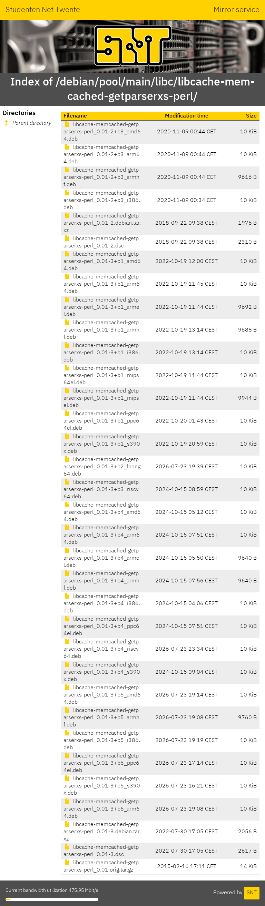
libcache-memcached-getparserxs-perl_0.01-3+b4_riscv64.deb (101, 649)
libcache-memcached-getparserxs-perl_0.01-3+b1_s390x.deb (101, 444)
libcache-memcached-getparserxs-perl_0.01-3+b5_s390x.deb (101, 786)
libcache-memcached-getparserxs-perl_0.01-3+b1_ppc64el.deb (101, 421)
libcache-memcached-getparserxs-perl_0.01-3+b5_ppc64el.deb (101, 763)
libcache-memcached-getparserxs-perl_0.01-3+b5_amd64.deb (102, 695)
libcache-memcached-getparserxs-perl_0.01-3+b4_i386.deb (101, 604)
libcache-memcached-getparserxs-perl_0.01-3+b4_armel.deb (101, 558)
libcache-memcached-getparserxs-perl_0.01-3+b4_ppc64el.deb (101, 627)
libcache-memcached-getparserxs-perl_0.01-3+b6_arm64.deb (101, 809)
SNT (252, 893)
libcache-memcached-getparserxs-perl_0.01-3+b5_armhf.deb (101, 718)
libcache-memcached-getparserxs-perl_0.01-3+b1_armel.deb (101, 307)
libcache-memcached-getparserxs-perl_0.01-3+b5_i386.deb (101, 741)
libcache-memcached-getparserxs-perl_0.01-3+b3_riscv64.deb (101, 490)
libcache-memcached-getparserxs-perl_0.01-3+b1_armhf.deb (101, 330)
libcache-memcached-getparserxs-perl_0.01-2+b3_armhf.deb (101, 177)
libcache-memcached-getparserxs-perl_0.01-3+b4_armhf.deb (101, 581)
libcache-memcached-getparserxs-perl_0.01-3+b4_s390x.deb (101, 672)
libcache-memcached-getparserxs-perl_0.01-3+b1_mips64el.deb (101, 376)
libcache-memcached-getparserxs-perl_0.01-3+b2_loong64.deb (101, 467)
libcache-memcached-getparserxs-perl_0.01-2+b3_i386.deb (101, 201)
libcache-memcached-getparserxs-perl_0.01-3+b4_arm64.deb (101, 535)
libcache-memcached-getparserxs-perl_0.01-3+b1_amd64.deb (102, 262)
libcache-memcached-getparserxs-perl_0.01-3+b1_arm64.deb (101, 284)
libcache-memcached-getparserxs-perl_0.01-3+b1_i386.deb (101, 353)
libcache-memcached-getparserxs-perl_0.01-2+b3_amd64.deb (102, 132)
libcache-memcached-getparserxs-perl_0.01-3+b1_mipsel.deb (101, 398)
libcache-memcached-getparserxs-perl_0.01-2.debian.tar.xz (102, 223)
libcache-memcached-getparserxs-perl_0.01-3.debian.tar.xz (102, 832)
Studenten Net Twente (43, 10)
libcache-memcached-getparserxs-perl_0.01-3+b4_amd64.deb (102, 512)
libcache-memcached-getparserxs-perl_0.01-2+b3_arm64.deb (101, 155)
